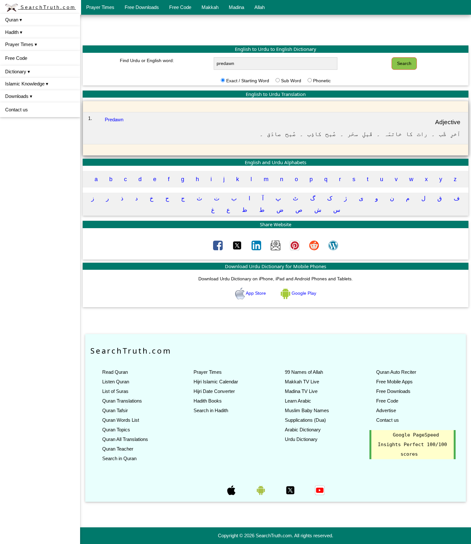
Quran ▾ (13, 19)
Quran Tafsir (115, 410)
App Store (256, 293)
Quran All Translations (125, 439)
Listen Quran (115, 381)
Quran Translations (122, 401)
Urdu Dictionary (301, 439)
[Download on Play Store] (261, 489)
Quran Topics (116, 429)
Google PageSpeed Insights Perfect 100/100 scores (412, 444)
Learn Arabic (298, 401)
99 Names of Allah (304, 372)
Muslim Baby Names (307, 410)
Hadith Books (208, 401)
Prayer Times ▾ (21, 44)
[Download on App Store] (232, 489)
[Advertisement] (275, 30)
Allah (259, 7)
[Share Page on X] (237, 244)
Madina (236, 7)
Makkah (210, 7)
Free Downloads (142, 7)
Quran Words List (120, 420)
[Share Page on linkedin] (257, 244)
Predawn (114, 119)
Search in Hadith (211, 410)
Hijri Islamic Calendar (216, 381)
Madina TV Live (301, 391)
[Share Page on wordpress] (333, 244)
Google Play (303, 293)
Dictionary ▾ (17, 71)
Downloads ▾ (18, 96)
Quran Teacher (117, 449)
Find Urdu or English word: (147, 60)
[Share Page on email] (276, 244)
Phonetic (322, 80)
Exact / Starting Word (247, 80)
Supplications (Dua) (305, 420)
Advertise (386, 410)
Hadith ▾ (13, 32)
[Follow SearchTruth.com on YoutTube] (320, 489)
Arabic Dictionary (303, 429)
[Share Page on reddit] (314, 244)
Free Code (180, 7)
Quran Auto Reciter (396, 372)
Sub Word (291, 80)
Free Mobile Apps (394, 381)
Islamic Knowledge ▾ (26, 83)
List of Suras (115, 391)
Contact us (16, 109)
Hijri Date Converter (214, 391)
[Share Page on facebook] (218, 244)
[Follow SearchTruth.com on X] (291, 489)
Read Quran (115, 372)
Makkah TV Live (302, 381)
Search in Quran (119, 458)
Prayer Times (100, 7)
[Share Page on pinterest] (295, 244)
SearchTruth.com (47, 7)
